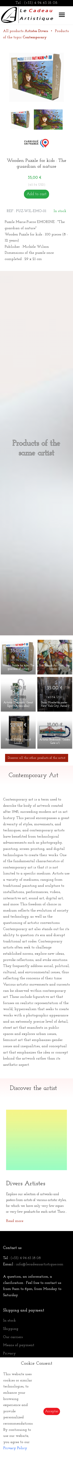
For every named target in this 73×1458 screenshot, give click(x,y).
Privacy (9, 1353)
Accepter (51, 1411)
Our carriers (13, 1337)
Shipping (10, 1329)
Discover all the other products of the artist (36, 758)
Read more (14, 1221)
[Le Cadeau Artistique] (27, 14)
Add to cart (36, 194)
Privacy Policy (15, 1448)
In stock (9, 1321)
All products (25, 31)
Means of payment (18, 1345)
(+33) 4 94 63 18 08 (41, 3)
